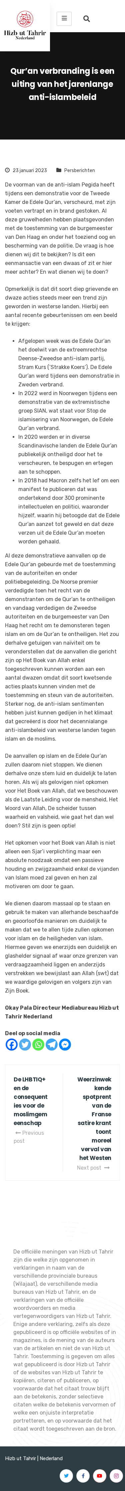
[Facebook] (12, 1045)
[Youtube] (99, 1476)
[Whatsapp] (38, 1045)
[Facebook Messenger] (65, 1045)
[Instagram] (116, 1476)
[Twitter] (25, 1045)
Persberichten (79, 170)
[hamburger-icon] (64, 19)
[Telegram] (52, 1045)
